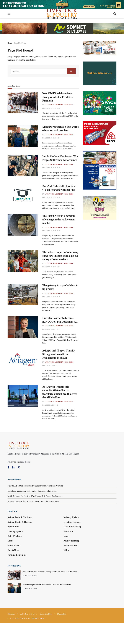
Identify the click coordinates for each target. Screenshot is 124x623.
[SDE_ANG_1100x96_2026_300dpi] (62, 27)
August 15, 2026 (50, 267)
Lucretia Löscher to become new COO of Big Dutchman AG (60, 319)
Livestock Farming (72, 521)
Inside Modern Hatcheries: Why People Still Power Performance (60, 158)
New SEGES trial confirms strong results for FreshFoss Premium (57, 96)
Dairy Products (14, 536)
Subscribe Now (46, 613)
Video (66, 550)
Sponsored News (71, 545)
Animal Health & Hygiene (20, 521)
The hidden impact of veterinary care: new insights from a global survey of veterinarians (60, 255)
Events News (13, 550)
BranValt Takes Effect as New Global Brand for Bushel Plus (58, 188)
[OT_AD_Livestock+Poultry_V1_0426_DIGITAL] (99, 48)
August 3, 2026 (49, 405)
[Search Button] (71, 71)
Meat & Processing (72, 526)
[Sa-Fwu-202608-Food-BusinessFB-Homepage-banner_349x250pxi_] (99, 133)
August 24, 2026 (50, 108)
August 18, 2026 (50, 168)
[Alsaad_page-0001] (99, 207)
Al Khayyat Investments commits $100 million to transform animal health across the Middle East (59, 392)
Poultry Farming (71, 540)
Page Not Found (20, 43)
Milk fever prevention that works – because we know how (60, 128)
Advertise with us (27, 613)
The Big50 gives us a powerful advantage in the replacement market (58, 219)
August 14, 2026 (50, 231)
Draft (10, 540)
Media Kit (68, 531)
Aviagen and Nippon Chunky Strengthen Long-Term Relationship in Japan (58, 354)
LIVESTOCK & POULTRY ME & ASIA (28, 618)
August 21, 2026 (50, 138)
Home (10, 43)
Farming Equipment (17, 554)
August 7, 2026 (49, 329)
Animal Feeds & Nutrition (20, 517)
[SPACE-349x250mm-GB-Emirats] (99, 103)
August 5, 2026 (49, 365)
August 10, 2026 (50, 296)
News (66, 536)
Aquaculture (13, 526)
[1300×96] (62, 4)
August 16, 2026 (50, 197)
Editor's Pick (14, 545)
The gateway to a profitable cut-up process (60, 287)
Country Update (15, 531)
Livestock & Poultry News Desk (59, 105)
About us (11, 613)
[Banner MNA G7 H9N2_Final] (99, 73)
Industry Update (71, 517)
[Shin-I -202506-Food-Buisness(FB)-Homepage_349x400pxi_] (99, 170)
